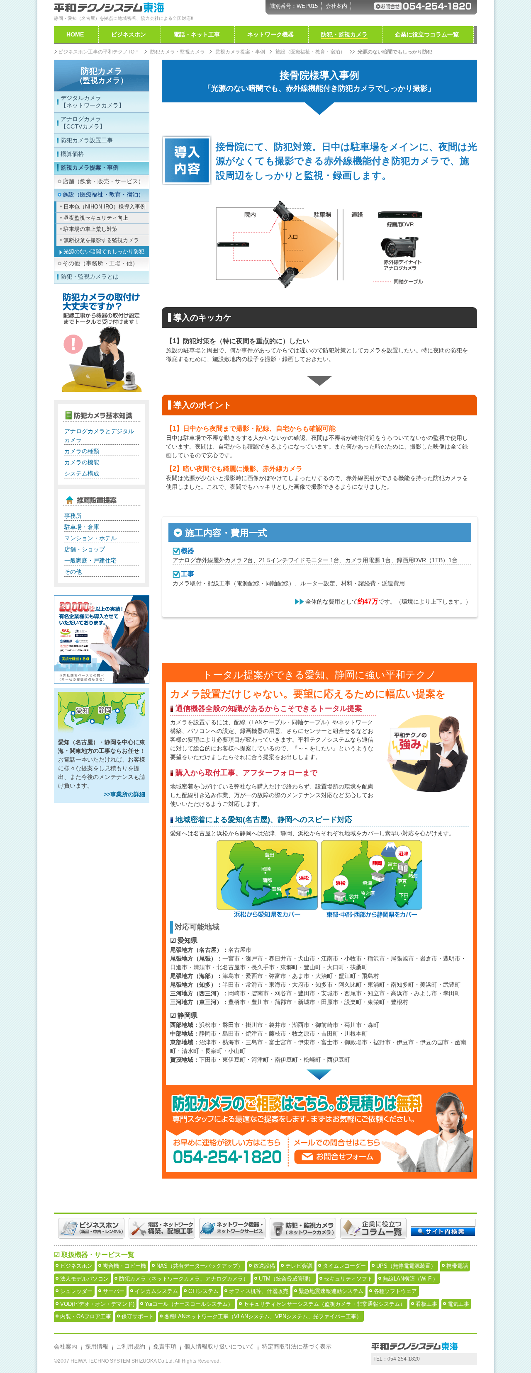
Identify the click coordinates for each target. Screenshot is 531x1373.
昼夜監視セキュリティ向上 (95, 218)
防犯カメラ (102, 75)
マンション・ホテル (90, 538)
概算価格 (72, 153)
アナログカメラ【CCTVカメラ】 (83, 123)
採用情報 (96, 1346)
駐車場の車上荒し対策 (90, 229)
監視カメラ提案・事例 (90, 167)
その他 (73, 571)
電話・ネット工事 (196, 34)
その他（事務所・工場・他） (100, 263)
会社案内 (336, 6)
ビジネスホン (128, 34)
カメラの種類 (81, 451)
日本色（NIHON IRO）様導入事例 (104, 207)
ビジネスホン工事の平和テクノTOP (98, 52)
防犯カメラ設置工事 (87, 140)
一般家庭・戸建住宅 (90, 560)
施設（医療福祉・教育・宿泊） (103, 194)
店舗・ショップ (84, 549)
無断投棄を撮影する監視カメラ (101, 240)
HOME (75, 34)
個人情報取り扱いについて (219, 1346)
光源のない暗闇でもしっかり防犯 (103, 251)
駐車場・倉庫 (81, 527)
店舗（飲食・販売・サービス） (103, 181)
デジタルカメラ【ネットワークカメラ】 (92, 102)
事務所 (73, 515)
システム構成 (81, 473)
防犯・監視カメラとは (90, 276)
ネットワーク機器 (270, 34)
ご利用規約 (130, 1346)
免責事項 (164, 1346)
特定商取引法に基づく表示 (296, 1346)
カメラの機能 (81, 462)
